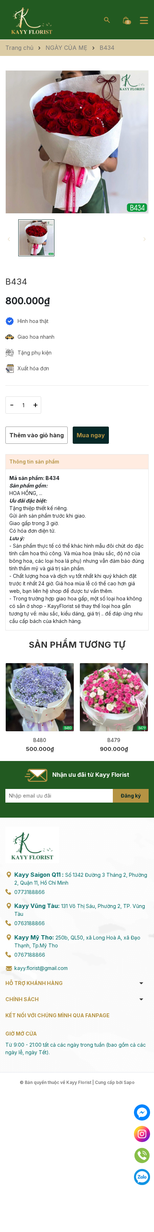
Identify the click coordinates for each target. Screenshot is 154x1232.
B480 (39, 740)
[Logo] (31, 19)
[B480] (40, 697)
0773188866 (29, 892)
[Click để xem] (77, 142)
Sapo (129, 1082)
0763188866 (29, 923)
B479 (113, 740)
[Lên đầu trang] (142, 1210)
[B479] (114, 697)
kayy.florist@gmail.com (41, 968)
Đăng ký (131, 796)
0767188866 (29, 955)
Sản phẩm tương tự (77, 644)
